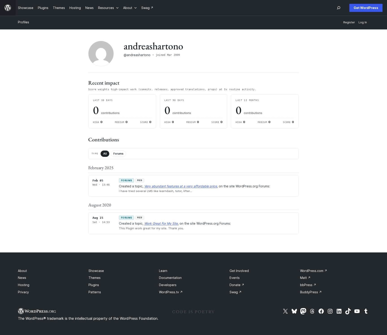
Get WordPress (366, 8)
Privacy (23, 292)
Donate (237, 285)
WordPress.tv (171, 292)
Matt (305, 278)
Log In (363, 22)
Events (235, 278)
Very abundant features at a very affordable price (180, 186)
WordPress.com (313, 271)
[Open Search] (338, 8)
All (105, 153)
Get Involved (239, 271)
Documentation (170, 278)
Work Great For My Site (161, 223)
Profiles (23, 22)
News (22, 278)
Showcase (96, 271)
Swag (236, 292)
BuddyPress (311, 292)
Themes (94, 278)
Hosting (23, 285)
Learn (163, 271)
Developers (167, 285)
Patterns (94, 292)
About (22, 271)
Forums (118, 153)
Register (349, 22)
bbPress (308, 285)
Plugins (93, 285)
